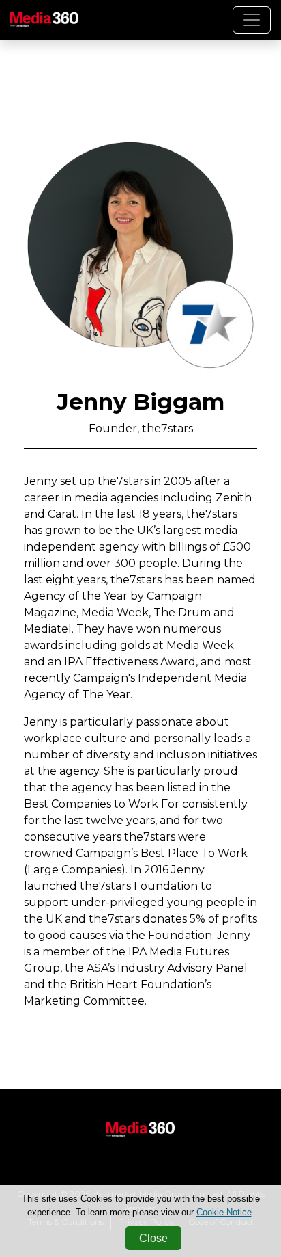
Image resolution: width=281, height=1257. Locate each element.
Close (153, 1238)
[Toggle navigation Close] (252, 20)
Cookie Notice (224, 1212)
